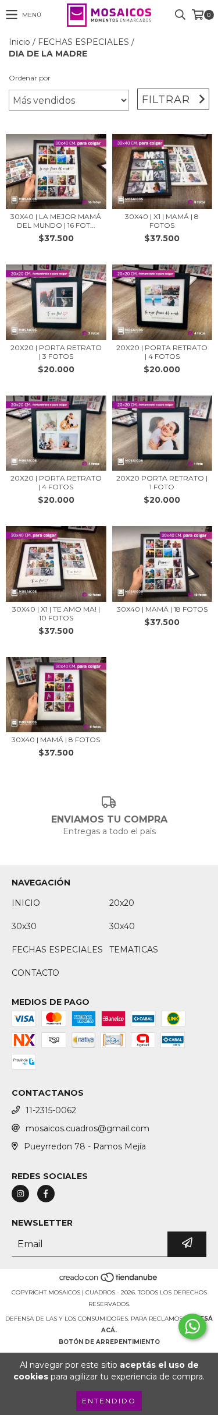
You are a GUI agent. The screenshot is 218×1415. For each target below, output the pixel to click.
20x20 (121, 903)
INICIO (26, 903)
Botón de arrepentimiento (109, 1342)
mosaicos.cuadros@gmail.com (87, 1128)
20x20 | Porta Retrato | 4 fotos (162, 352)
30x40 (122, 926)
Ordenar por (30, 77)
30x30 (24, 926)
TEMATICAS (133, 949)
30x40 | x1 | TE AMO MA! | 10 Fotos (56, 613)
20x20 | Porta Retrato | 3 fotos (56, 352)
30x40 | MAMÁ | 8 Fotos (56, 739)
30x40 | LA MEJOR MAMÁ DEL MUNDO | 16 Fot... (55, 221)
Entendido (109, 1400)
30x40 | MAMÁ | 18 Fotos (162, 609)
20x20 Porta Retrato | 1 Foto (162, 482)
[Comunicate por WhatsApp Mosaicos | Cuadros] (192, 1326)
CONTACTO (35, 973)
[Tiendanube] (109, 1281)
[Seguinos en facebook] (46, 1193)
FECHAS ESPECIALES (83, 42)
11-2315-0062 (51, 1110)
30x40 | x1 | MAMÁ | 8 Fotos (162, 221)
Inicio (19, 42)
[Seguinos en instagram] (20, 1193)
